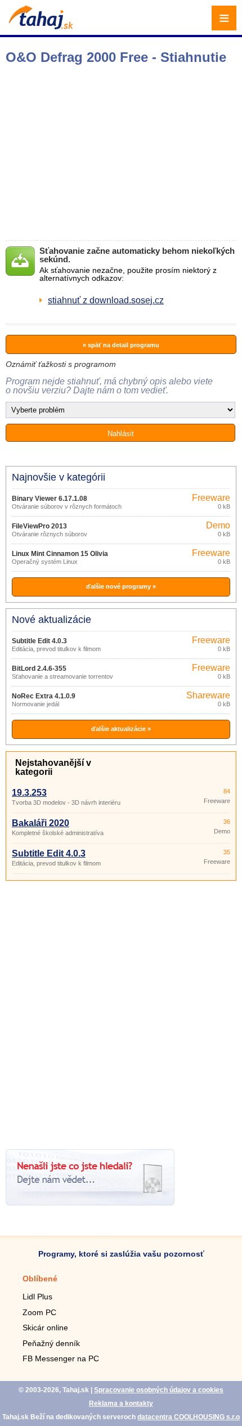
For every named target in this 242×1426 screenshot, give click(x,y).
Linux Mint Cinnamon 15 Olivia (60, 554)
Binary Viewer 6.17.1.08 (49, 499)
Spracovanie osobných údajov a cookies (158, 1390)
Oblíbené (40, 1278)
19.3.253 (29, 792)
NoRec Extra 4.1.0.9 (43, 696)
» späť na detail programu (121, 345)
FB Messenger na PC (61, 1358)
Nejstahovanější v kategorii (53, 767)
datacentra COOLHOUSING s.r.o (188, 1417)
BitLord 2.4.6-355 (39, 668)
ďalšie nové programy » (121, 586)
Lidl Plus (37, 1296)
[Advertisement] (121, 1011)
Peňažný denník (51, 1343)
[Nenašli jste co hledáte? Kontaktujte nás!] (90, 1202)
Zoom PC (39, 1312)
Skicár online (45, 1327)
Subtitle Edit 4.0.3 (39, 641)
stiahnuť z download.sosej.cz (106, 300)
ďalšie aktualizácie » (121, 728)
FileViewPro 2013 (39, 526)
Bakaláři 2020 (40, 823)
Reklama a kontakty (121, 1403)
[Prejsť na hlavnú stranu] (39, 26)
